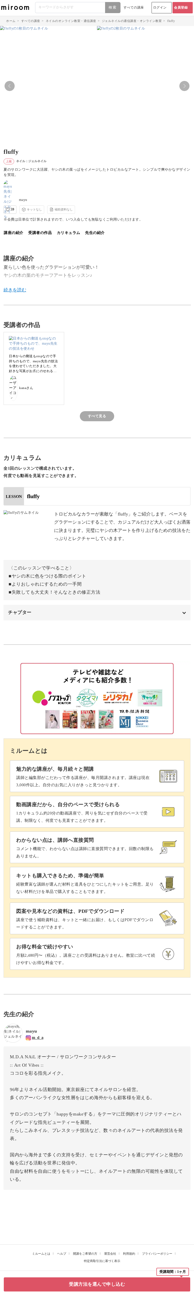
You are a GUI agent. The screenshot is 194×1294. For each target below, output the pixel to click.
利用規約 (129, 1253)
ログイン (160, 7)
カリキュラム (68, 233)
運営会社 (110, 1253)
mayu (23, 200)
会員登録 (181, 7)
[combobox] (78, 7)
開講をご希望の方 (85, 1253)
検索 (113, 7)
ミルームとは (41, 1253)
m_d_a (37, 1037)
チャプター (20, 612)
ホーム (11, 21)
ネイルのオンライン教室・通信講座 (71, 21)
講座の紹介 (13, 233)
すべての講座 (134, 7)
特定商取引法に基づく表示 (102, 1261)
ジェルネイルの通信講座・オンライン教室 (132, 21)
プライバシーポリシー (157, 1253)
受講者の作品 (40, 233)
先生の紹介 (95, 233)
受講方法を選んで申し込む (97, 1284)
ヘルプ (61, 1253)
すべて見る (97, 416)
